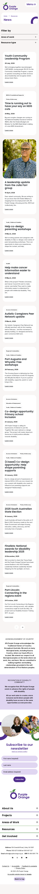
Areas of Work (10, 822)
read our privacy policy (19, 751)
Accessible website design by (19, 874)
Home (5, 16)
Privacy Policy (20, 868)
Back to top (19, 879)
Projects (7, 815)
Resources (14, 16)
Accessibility (16, 866)
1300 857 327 (28, 850)
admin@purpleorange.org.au (12, 853)
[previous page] (16, 627)
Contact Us (5, 866)
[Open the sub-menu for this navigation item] (37, 808)
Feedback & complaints (29, 866)
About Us (7, 808)
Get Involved (9, 836)
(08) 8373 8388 (16, 850)
